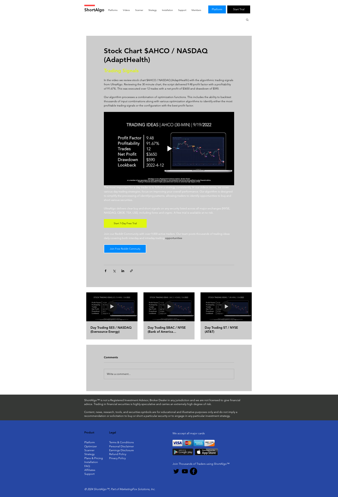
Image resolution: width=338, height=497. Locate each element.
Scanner (89, 450)
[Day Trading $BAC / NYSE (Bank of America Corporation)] (169, 306)
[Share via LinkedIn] (122, 270)
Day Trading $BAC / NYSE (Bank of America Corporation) (167, 330)
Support (89, 473)
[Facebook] (193, 471)
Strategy (89, 454)
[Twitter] (176, 471)
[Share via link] (131, 270)
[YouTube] (185, 471)
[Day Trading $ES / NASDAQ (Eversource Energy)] (111, 306)
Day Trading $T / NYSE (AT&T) (221, 330)
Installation (91, 462)
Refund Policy (117, 454)
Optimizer (90, 446)
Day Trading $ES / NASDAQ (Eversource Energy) (111, 330)
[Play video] (169, 148)
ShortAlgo (94, 9)
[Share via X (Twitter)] (114, 270)
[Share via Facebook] (105, 270)
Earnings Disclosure (121, 450)
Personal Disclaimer (121, 446)
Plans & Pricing (93, 458)
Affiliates (89, 470)
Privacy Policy (117, 458)
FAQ (87, 466)
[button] (247, 19)
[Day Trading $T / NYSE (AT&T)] (226, 306)
